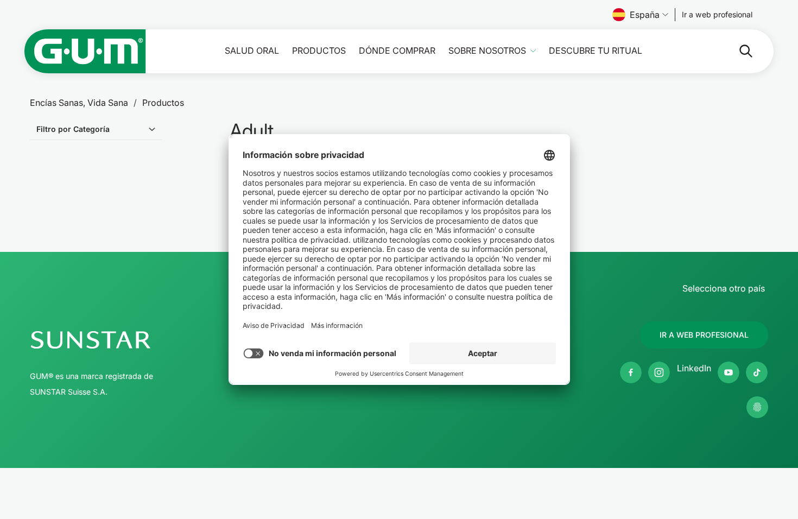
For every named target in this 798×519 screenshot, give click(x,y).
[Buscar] (737, 51)
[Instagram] (659, 372)
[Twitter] (757, 372)
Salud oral (252, 51)
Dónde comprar (397, 51)
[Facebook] (631, 372)
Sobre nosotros (487, 51)
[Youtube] (728, 372)
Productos (319, 51)
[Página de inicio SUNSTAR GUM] (85, 51)
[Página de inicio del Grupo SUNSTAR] (122, 339)
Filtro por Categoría (73, 129)
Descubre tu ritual (595, 51)
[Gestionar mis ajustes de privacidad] (757, 407)
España (645, 14)
